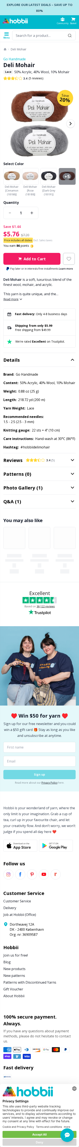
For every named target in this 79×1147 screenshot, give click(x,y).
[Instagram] (8, 874)
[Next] (70, 123)
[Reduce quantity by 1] (10, 213)
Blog (7, 962)
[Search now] (69, 35)
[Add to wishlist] (69, 259)
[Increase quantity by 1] (32, 213)
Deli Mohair (18, 49)
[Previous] (8, 123)
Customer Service (17, 901)
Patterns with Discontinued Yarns (29, 982)
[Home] (5, 49)
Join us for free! (15, 955)
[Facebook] (20, 874)
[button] (73, 21)
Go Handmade (14, 59)
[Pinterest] (32, 874)
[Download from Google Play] (56, 846)
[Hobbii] (15, 20)
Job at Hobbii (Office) (19, 914)
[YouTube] (44, 874)
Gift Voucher (13, 989)
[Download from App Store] (20, 846)
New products (14, 968)
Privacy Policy (50, 782)
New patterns (14, 975)
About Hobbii (13, 996)
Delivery (9, 908)
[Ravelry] (56, 874)
